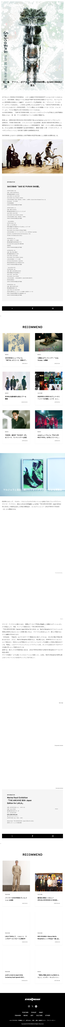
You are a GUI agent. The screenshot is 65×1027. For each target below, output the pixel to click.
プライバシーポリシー (51, 1020)
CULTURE (40, 393)
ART (32, 1015)
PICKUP (33, 1012)
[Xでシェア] (12, 308)
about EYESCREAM (13, 1020)
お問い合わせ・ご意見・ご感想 (32, 1020)
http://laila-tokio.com (12, 814)
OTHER (47, 1015)
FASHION (7, 894)
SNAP (41, 1012)
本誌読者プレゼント (42, 1020)
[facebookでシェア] (32, 308)
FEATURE (25, 1012)
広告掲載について (21, 1020)
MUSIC (7, 354)
